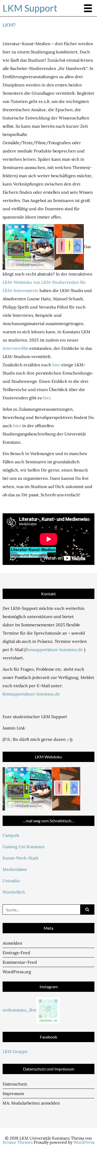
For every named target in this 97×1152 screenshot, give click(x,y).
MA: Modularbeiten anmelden (31, 1103)
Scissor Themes (18, 1142)
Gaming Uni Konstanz (23, 846)
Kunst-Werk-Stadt (21, 858)
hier (56, 364)
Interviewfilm (15, 348)
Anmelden (12, 943)
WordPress (83, 1142)
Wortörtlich (14, 892)
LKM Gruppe (15, 1051)
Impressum (13, 1093)
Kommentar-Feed (20, 962)
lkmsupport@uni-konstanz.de (54, 649)
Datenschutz (15, 1083)
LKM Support (30, 8)
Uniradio (11, 880)
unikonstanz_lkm (19, 1009)
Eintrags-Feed (16, 952)
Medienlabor (15, 869)
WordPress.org (17, 971)
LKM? (9, 25)
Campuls (11, 835)
